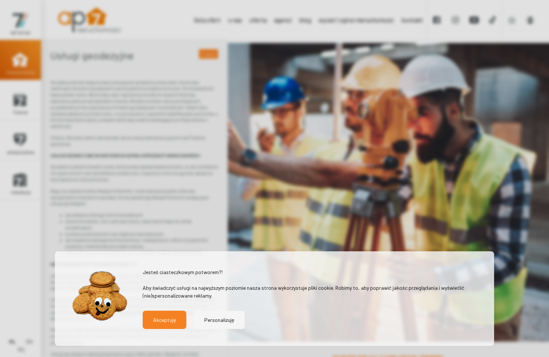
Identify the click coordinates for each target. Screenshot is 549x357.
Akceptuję (164, 320)
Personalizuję (219, 320)
